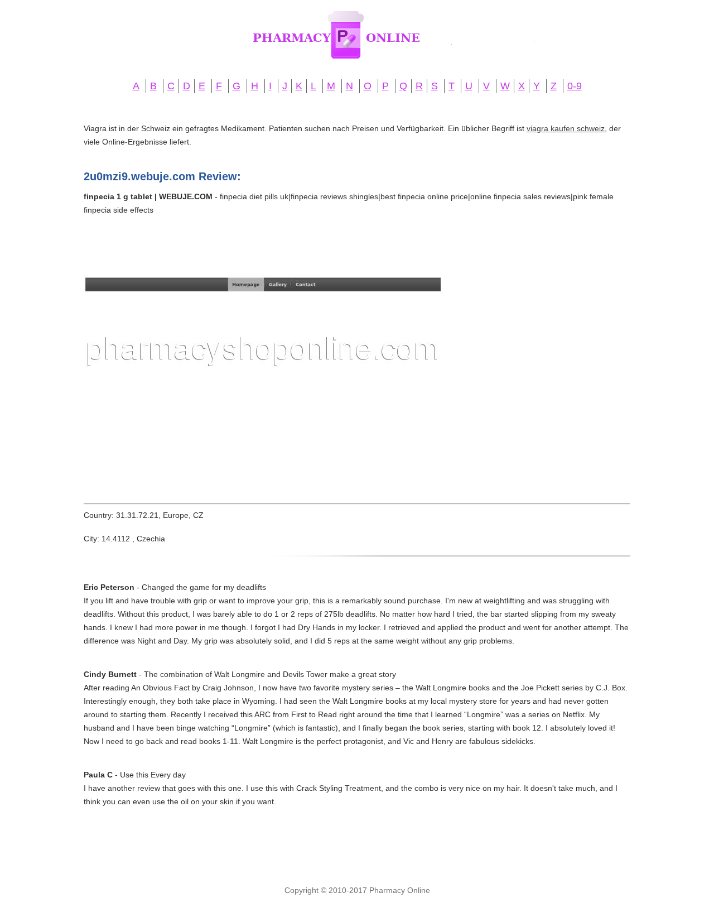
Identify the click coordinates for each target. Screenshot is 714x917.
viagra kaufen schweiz (566, 128)
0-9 (574, 86)
